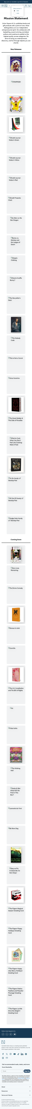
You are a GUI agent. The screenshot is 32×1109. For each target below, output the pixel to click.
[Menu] (3, 5)
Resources (5, 1091)
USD (17, 11)
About (3, 1087)
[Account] (26, 5)
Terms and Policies (7, 1095)
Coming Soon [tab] (16, 540)
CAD (17, 13)
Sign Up (27, 1071)
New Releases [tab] (16, 49)
